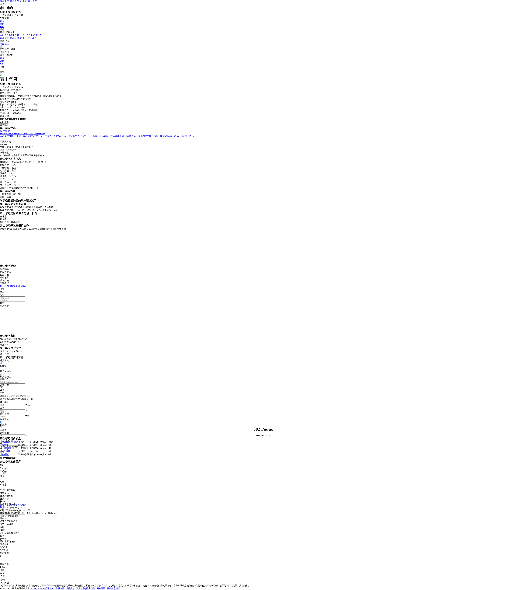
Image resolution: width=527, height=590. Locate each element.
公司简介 (49, 588)
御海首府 (5, 454)
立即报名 (3, 125)
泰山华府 (32, 1)
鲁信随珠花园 (7, 448)
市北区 (23, 1)
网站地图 (101, 588)
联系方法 (59, 588)
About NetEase (37, 588)
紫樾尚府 (5, 445)
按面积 (3, 366)
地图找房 (4, 44)
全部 (2, 35)
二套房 (3, 430)
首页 (2, 21)
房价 (2, 26)
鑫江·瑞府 (5, 451)
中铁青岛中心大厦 (9, 442)
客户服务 (80, 588)
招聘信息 (70, 588)
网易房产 (4, 1)
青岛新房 (14, 1)
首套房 (3, 424)
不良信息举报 (113, 588)
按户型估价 (5, 371)
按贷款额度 (5, 376)
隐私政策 (90, 588)
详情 (2, 24)
